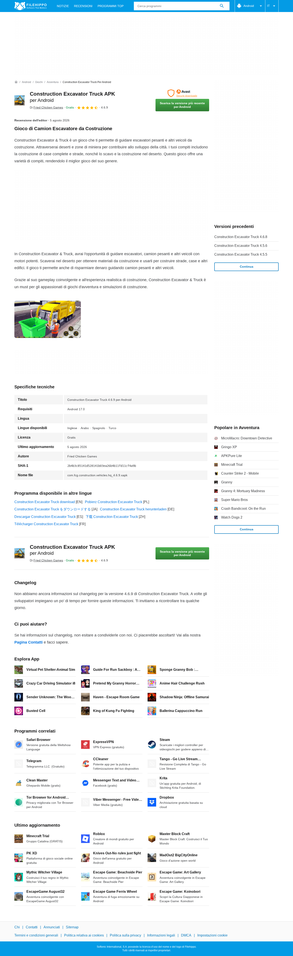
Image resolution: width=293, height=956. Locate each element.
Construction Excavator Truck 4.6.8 (240, 237)
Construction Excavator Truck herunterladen (133, 509)
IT (268, 6)
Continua (246, 266)
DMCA (186, 935)
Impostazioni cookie (212, 935)
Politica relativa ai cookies (84, 935)
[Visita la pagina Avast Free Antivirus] (182, 93)
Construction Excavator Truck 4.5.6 (240, 245)
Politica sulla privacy (125, 935)
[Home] (16, 82)
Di (46, 107)
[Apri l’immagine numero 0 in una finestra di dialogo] (47, 319)
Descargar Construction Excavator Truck (45, 517)
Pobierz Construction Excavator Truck (113, 502)
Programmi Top (111, 6)
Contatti (32, 927)
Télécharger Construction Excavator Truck (46, 524)
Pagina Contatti (28, 642)
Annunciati (52, 927)
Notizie (63, 6)
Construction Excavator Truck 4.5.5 (240, 254)
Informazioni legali (161, 935)
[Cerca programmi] (221, 6)
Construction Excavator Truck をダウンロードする (52, 509)
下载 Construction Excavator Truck (112, 517)
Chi (17, 927)
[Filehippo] (30, 6)
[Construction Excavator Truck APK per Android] (19, 100)
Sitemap (72, 927)
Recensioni (83, 6)
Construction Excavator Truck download (44, 502)
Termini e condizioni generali (36, 935)
